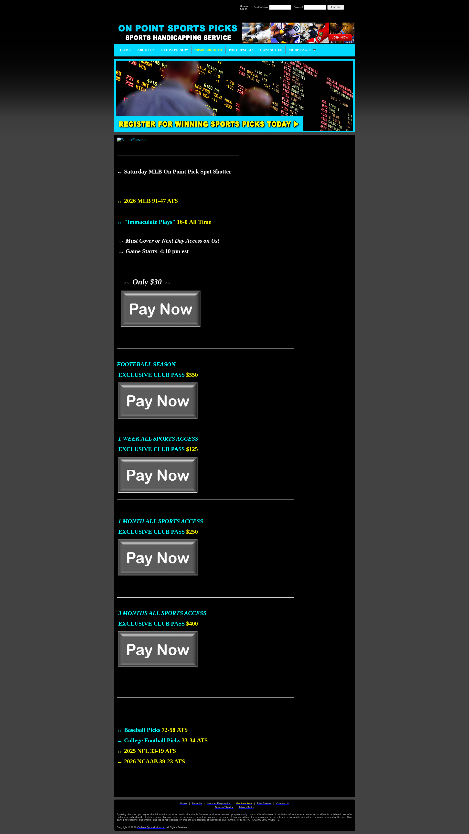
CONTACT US (271, 50)
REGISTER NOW (174, 50)
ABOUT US (146, 50)
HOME (125, 50)
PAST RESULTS (241, 50)
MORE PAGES (300, 50)
